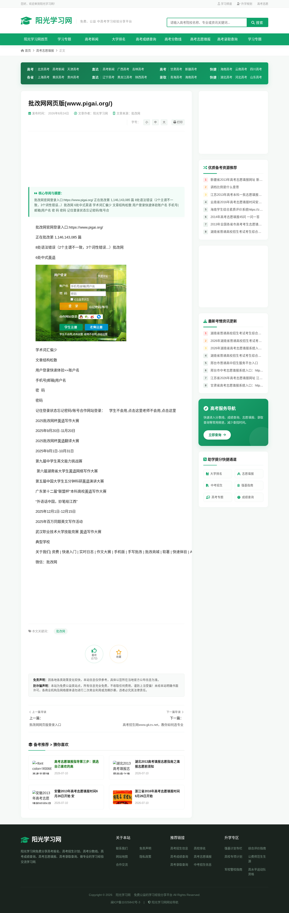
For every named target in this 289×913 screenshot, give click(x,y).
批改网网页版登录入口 (45, 725)
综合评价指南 (257, 848)
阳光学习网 (83, 20)
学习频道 (226, 3)
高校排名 (200, 848)
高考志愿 (262, 3)
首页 (28, 50)
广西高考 (123, 69)
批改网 (60, 631)
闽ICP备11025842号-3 (125, 902)
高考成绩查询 (146, 39)
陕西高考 (141, 77)
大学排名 (118, 39)
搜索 (259, 23)
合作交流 (122, 864)
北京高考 (44, 69)
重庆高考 (58, 77)
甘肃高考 (176, 69)
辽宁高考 (108, 77)
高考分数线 (173, 39)
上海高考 (44, 77)
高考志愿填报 (200, 39)
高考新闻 (91, 39)
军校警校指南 (233, 869)
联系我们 (122, 848)
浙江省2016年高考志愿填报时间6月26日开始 (157, 794)
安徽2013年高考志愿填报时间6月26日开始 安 (76, 794)
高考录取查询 (227, 39)
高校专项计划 (233, 856)
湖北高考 (226, 77)
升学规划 (246, 3)
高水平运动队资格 (257, 872)
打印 (179, 122)
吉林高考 (138, 69)
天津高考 (73, 69)
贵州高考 (73, 77)
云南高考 (241, 69)
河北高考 (241, 77)
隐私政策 (145, 856)
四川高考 (256, 69)
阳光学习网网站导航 (164, 902)
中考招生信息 (203, 864)
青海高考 (176, 77)
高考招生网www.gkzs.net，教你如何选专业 (153, 725)
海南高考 (191, 77)
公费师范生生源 (257, 859)
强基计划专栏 (233, 848)
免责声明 (145, 848)
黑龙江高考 (124, 77)
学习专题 (64, 39)
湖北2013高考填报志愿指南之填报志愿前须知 (157, 764)
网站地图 (122, 856)
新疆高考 (191, 69)
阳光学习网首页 (36, 39)
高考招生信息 (179, 848)
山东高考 (256, 77)
